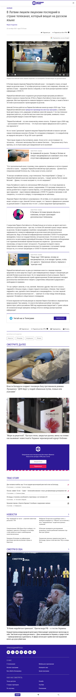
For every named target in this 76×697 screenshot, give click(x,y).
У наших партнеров (13, 685)
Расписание (42, 688)
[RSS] (30, 652)
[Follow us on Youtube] (17, 652)
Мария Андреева (12, 25)
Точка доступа (11, 681)
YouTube (41, 685)
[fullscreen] (67, 75)
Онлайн (41, 681)
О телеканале (11, 664)
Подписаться (60, 318)
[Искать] (58, 694)
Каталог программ (12, 667)
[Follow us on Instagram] (21, 652)
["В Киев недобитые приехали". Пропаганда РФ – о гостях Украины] (38, 589)
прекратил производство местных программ (41, 110)
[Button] (45, 32)
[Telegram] (38, 694)
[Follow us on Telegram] (25, 652)
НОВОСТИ (12, 514)
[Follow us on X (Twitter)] (12, 652)
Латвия (9, 8)
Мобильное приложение (46, 664)
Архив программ (44, 671)
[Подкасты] (34, 652)
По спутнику (10, 688)
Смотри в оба (15, 549)
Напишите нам (43, 667)
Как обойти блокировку (14, 671)
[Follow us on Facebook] (8, 652)
